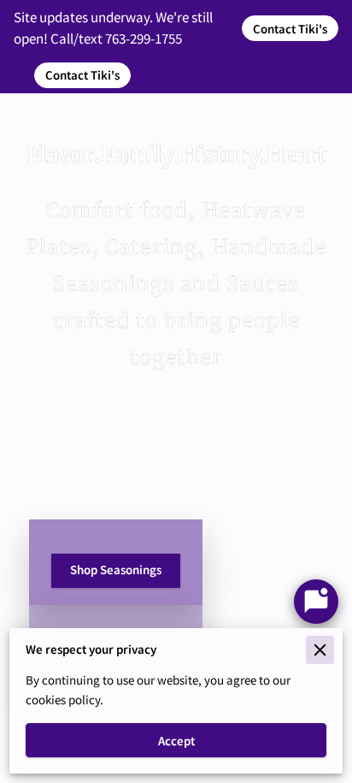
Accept (176, 741)
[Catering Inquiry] (316, 601)
